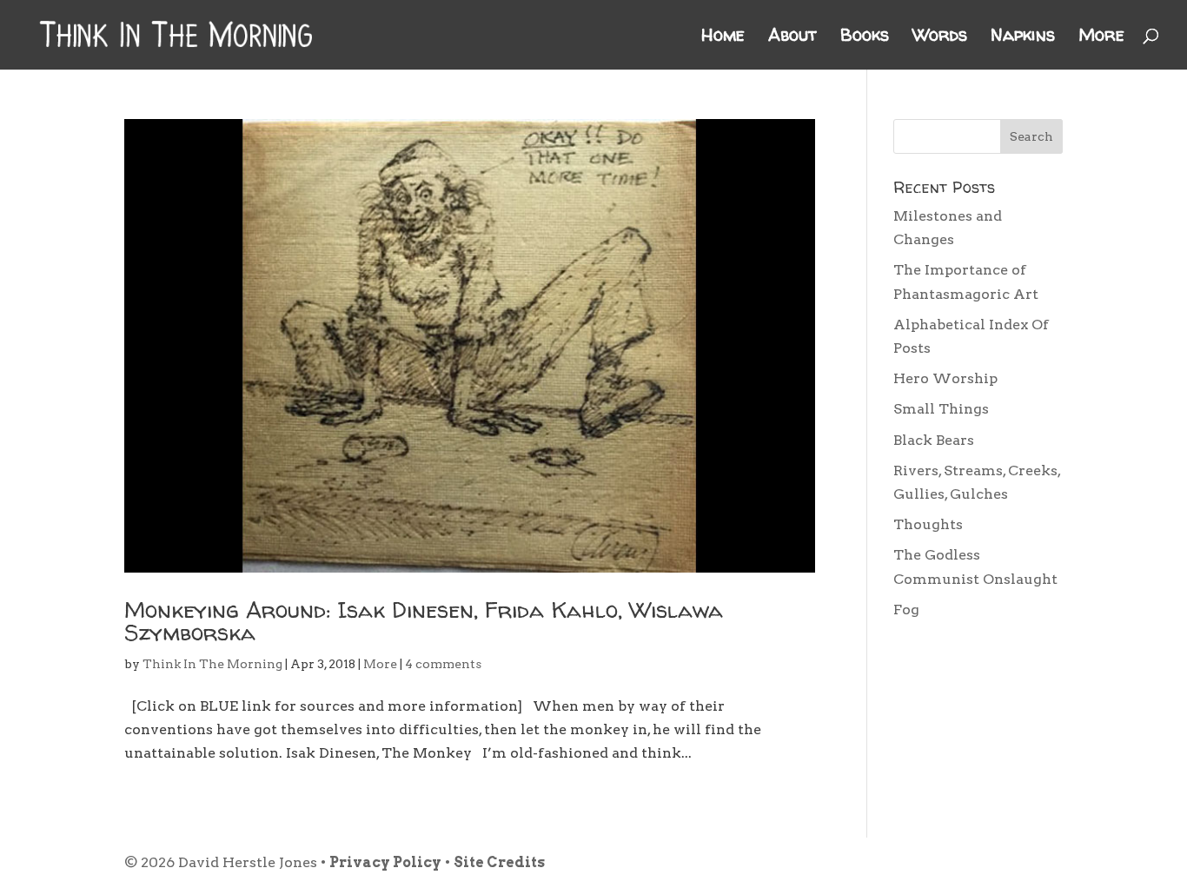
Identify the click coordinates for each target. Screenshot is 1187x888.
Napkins (1023, 37)
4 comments (443, 664)
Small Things (941, 409)
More (1101, 37)
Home (723, 37)
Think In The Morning (212, 664)
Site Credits (499, 862)
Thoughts (928, 524)
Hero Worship (945, 378)
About (792, 37)
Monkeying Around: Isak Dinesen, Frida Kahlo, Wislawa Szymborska (423, 620)
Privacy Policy (385, 862)
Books (864, 37)
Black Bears (933, 440)
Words (939, 37)
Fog (906, 609)
